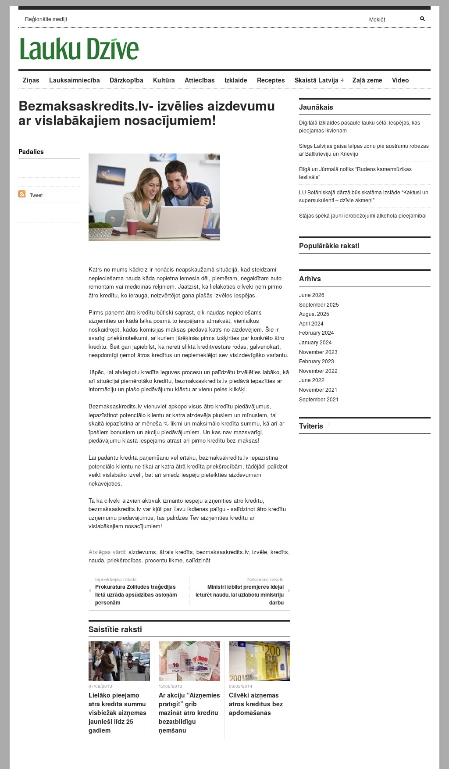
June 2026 (311, 294)
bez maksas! (243, 440)
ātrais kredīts (176, 551)
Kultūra (164, 79)
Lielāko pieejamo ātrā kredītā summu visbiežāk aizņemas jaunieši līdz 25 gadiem (117, 712)
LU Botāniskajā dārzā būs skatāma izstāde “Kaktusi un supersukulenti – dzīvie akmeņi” (363, 196)
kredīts (279, 551)
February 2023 (316, 361)
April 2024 (311, 323)
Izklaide (235, 79)
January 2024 (315, 342)
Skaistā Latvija (317, 79)
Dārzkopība (126, 79)
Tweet (36, 194)
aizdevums (142, 551)
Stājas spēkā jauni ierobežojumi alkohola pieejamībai (363, 215)
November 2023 (318, 351)
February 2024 (316, 332)
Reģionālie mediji (46, 18)
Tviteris (311, 426)
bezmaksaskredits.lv (201, 380)
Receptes (271, 79)
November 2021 (318, 389)
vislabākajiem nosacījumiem (124, 526)
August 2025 (314, 313)
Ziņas (31, 79)
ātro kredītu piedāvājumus (236, 406)
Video (400, 79)
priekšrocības (124, 560)
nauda (96, 560)
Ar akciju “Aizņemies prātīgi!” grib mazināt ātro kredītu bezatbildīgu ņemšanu (189, 712)
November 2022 (318, 370)
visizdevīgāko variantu (258, 355)
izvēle (259, 551)
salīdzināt (198, 560)
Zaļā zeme (367, 79)
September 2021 (319, 399)
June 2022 (311, 379)
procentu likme (163, 560)
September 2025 (319, 304)
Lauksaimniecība (74, 79)
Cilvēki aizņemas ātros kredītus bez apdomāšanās (256, 703)
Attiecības (200, 79)
